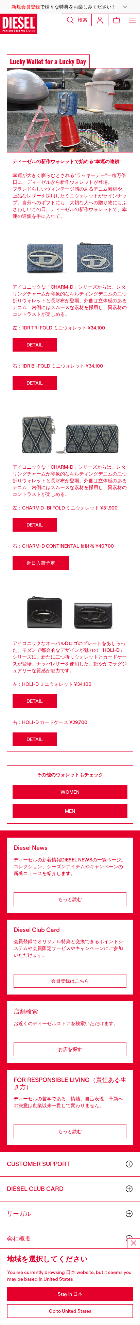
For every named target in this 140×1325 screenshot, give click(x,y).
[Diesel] (18, 24)
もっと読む (70, 899)
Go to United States (70, 1311)
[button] (70, 7)
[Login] (100, 20)
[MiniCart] (116, 20)
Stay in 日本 (70, 1294)
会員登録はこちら (70, 981)
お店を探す (70, 1049)
